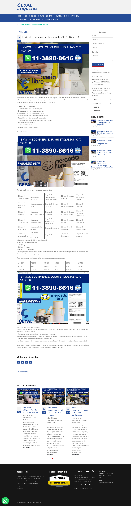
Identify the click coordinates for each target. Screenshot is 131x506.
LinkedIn (26, 362)
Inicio (19, 16)
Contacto (41, 16)
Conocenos (32, 16)
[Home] (27, 7)
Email (30, 362)
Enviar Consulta (98, 65)
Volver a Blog (23, 32)
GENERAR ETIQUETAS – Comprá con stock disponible (105, 122)
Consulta (95, 52)
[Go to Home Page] (18, 24)
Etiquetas (49, 16)
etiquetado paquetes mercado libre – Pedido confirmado (80, 411)
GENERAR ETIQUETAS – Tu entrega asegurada (31, 409)
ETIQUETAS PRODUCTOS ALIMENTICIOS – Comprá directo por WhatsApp (102, 164)
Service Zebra (75, 16)
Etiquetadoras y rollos (36, 20)
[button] (52, 459)
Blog (25, 16)
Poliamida (59, 16)
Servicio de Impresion (51, 20)
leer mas (26, 447)
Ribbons (66, 16)
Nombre (94, 35)
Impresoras (23, 20)
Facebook (18, 362)
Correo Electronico (98, 44)
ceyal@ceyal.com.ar (106, 483)
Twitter (22, 362)
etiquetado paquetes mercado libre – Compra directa (55, 411)
